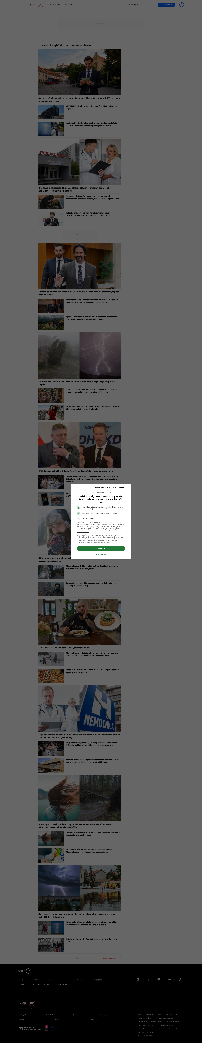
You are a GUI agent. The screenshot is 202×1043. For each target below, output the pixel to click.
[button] (101, 518)
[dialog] (101, 521)
